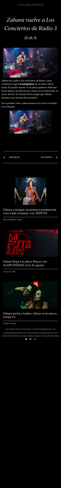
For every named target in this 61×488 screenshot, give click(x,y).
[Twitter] (30, 339)
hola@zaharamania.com (46, 329)
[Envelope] (26, 339)
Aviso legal (9, 329)
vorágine (43, 333)
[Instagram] (35, 339)
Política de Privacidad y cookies (25, 329)
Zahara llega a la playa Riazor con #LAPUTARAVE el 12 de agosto (25, 263)
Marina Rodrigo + (34, 333)
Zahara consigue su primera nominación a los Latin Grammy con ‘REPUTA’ (29, 211)
